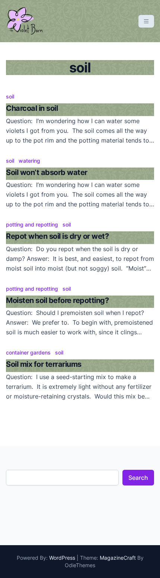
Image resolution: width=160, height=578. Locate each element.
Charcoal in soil (32, 108)
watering (29, 160)
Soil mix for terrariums (43, 364)
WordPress (62, 557)
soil (10, 96)
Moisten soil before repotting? (57, 300)
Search (138, 477)
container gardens (28, 352)
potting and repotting (32, 224)
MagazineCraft (118, 557)
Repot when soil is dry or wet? (57, 236)
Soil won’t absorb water (46, 172)
